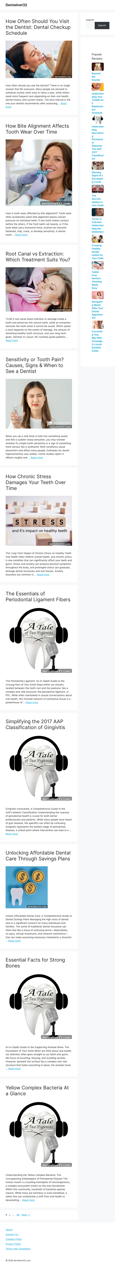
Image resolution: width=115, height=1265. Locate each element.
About (9, 1229)
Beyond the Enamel (96, 76)
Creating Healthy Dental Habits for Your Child (97, 252)
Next (26, 1214)
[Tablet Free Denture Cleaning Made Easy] (98, 265)
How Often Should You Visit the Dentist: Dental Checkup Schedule (38, 27)
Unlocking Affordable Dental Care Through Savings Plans (38, 856)
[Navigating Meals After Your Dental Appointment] (98, 295)
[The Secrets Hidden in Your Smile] (98, 189)
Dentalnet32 (16, 5)
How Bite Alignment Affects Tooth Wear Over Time (37, 129)
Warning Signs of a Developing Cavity (97, 177)
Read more (21, 234)
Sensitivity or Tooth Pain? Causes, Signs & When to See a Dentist (35, 365)
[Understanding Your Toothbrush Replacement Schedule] (98, 87)
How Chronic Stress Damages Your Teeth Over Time (36, 482)
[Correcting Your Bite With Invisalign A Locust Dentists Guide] (98, 325)
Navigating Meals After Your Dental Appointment (97, 309)
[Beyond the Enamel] (98, 67)
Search (90, 19)
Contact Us (12, 1234)
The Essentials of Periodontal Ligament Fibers (38, 596)
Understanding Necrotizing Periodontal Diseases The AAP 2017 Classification (98, 142)
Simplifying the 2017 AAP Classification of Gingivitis (35, 724)
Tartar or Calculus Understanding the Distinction (98, 225)
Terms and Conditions (18, 1248)
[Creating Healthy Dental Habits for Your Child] (98, 239)
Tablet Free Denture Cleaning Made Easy (97, 280)
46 (18, 1214)
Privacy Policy (13, 1244)
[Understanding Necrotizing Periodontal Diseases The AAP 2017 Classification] (98, 120)
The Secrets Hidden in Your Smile (98, 200)
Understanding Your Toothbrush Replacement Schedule (98, 103)
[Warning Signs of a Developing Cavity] (98, 165)
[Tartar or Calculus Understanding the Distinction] (98, 212)
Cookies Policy (14, 1239)
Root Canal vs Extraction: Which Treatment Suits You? (38, 257)
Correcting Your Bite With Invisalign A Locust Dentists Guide (97, 341)
